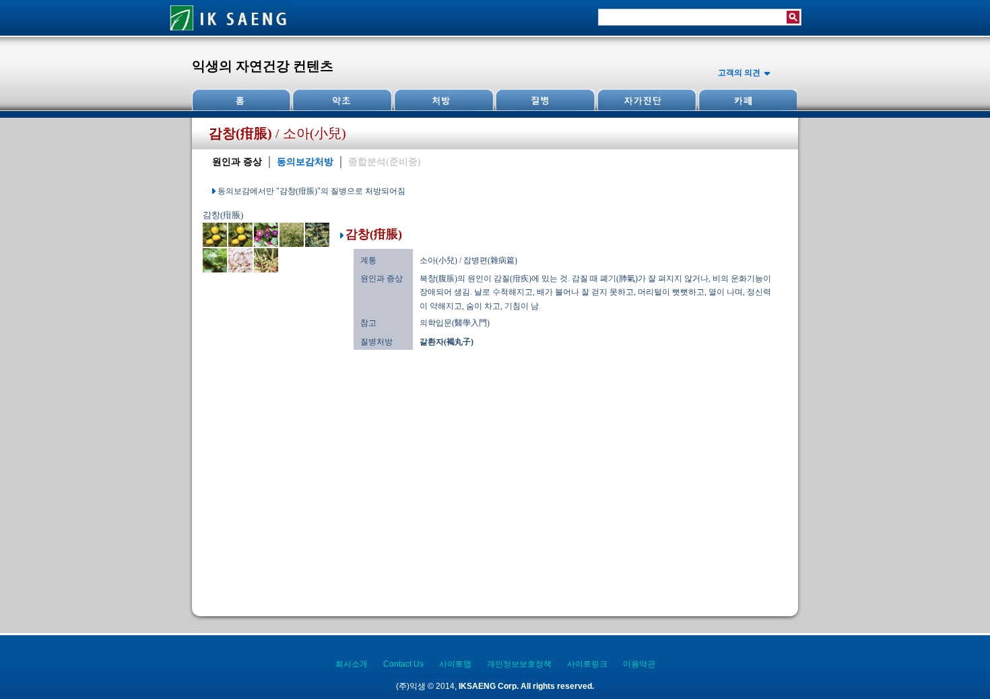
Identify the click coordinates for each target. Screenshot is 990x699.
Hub (342, 100)
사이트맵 (455, 664)
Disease (544, 100)
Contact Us (403, 664)
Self (645, 100)
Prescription (443, 100)
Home (242, 100)
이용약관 (639, 664)
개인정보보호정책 (519, 664)
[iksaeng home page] (229, 33)
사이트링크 (587, 664)
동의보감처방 (305, 162)
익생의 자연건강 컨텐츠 (262, 66)
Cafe (746, 100)
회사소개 (351, 664)
